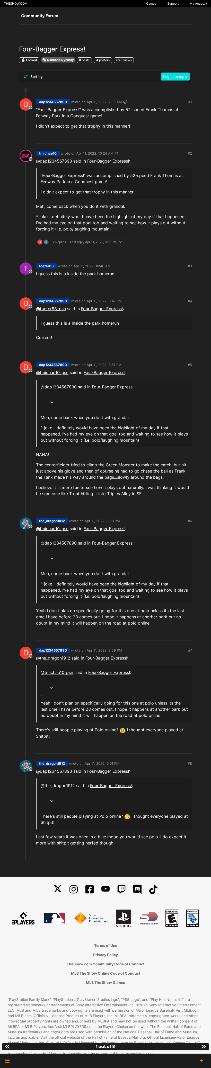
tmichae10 (48, 153)
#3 (190, 266)
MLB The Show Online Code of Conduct (105, 973)
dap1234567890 (53, 102)
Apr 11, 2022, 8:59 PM (104, 650)
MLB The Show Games (105, 982)
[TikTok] (153, 889)
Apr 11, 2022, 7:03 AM (104, 102)
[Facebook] (89, 889)
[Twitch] (121, 889)
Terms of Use (105, 945)
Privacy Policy (105, 955)
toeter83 (46, 266)
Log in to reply (175, 76)
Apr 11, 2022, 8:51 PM (104, 365)
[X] (58, 889)
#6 (190, 521)
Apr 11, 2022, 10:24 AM (94, 153)
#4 (190, 301)
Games (151, 3)
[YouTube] (105, 889)
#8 (190, 763)
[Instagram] (73, 889)
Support (173, 3)
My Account (198, 3)
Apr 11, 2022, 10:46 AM (92, 266)
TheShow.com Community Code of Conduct (105, 964)
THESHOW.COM (16, 3)
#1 (190, 102)
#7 (190, 650)
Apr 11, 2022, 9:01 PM (102, 763)
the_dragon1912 (52, 521)
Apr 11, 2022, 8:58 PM (102, 521)
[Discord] (137, 889)
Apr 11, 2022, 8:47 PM (104, 301)
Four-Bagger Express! (108, 161)
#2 (190, 153)
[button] (7, 1061)
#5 (190, 365)
